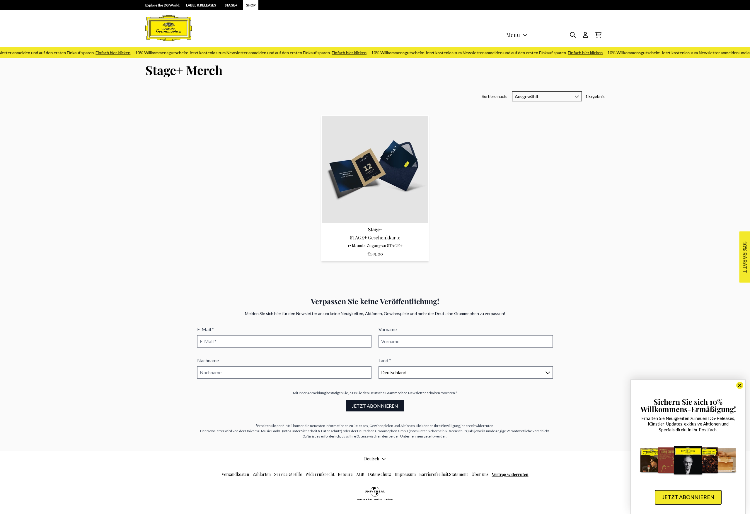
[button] (744, 257)
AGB (360, 474)
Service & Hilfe (288, 474)
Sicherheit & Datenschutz (321, 431)
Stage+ (375, 229)
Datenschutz (379, 474)
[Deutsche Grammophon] (168, 28)
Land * (385, 360)
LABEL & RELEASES (201, 5)
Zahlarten (262, 474)
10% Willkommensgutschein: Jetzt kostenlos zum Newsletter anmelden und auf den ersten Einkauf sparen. (245, 52)
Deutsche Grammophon (388, 393)
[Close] (739, 385)
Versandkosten (235, 474)
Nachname (208, 360)
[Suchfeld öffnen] (572, 35)
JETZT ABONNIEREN (375, 406)
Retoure (345, 474)
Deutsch (371, 459)
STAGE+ (231, 5)
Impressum (405, 474)
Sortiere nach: (494, 96)
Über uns (479, 474)
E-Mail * (205, 329)
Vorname (388, 329)
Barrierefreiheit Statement (443, 474)
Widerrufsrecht (320, 474)
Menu (513, 34)
